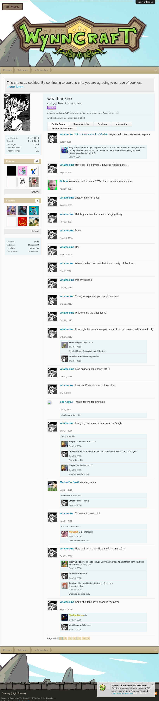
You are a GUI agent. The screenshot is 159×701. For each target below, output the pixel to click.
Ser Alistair (66, 401)
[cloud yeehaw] (34, 182)
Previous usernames (62, 128)
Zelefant (73, 583)
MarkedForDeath (70, 482)
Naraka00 (65, 526)
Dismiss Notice (152, 684)
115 (37, 151)
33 (36, 161)
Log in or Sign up (145, 2)
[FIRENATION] (11, 221)
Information (122, 124)
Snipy (63, 436)
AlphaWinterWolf (90, 351)
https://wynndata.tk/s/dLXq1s (82, 153)
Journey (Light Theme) (14, 693)
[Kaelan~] (34, 171)
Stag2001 (73, 351)
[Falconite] (11, 210)
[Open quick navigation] (155, 70)
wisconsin (34, 248)
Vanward (73, 342)
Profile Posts (58, 124)
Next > (86, 638)
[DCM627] (34, 210)
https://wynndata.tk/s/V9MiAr (60, 112)
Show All (35, 192)
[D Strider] (11, 171)
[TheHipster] (11, 182)
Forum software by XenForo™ (28, 698)
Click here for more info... (123, 693)
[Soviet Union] (22, 221)
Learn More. (15, 87)
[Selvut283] (22, 171)
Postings (102, 124)
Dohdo (64, 181)
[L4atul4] (22, 210)
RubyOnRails (76, 562)
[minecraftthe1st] (34, 221)
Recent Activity (81, 124)
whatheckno (67, 134)
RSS (155, 693)
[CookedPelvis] (22, 182)
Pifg (71, 147)
